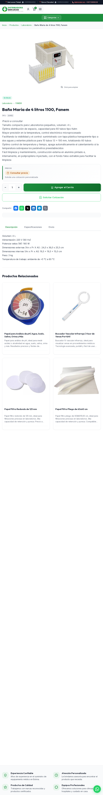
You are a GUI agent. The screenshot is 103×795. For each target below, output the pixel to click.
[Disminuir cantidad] (5, 187)
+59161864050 (30, 2)
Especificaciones (33, 227)
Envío (51, 227)
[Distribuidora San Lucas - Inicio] (12, 9)
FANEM (19, 103)
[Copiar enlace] (45, 208)
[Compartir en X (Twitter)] (27, 208)
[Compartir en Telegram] (39, 208)
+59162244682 (63, 2)
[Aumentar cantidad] (19, 187)
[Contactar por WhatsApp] (97, 789)
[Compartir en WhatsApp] (21, 208)
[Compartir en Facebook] (15, 208)
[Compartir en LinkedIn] (33, 208)
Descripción (11, 227)
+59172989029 (86, 2)
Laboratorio (7, 103)
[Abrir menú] (40, 9)
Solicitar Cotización (53, 197)
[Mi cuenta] (28, 9)
